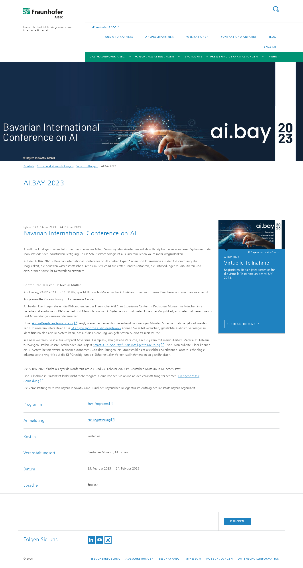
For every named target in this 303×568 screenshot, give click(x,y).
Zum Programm (98, 404)
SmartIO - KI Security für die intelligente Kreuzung (126, 345)
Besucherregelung (106, 558)
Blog (272, 36)
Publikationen (197, 36)
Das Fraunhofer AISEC (107, 56)
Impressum (193, 558)
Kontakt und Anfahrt (238, 36)
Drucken (237, 521)
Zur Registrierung (241, 324)
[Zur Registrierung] (251, 235)
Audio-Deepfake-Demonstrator (52, 323)
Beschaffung (169, 558)
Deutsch (29, 166)
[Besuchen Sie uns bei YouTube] (99, 540)
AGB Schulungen (219, 558)
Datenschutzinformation (258, 558)
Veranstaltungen (87, 166)
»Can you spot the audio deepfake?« (96, 328)
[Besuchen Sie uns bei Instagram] (108, 540)
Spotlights (193, 56)
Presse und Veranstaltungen (234, 56)
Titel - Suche (275, 9)
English (270, 46)
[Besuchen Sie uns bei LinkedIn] (91, 540)
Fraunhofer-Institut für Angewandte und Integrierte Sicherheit (47, 29)
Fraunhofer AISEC (104, 27)
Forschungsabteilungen (154, 56)
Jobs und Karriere (119, 36)
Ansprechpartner (159, 36)
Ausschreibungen (140, 558)
